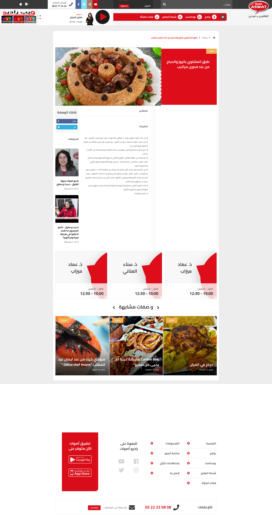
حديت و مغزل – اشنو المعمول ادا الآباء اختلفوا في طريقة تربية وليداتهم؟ (68, 232)
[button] (164, 4)
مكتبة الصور (172, 453)
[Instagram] (90, 4)
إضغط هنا (94, 507)
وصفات (205, 38)
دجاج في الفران (201, 364)
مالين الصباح (76, 17)
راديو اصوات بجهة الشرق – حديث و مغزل (67, 182)
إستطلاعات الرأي (169, 463)
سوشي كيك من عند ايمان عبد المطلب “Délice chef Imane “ (81, 362)
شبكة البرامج (169, 17)
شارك (74, 121)
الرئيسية (211, 443)
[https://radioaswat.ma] (214, 38)
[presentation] (40, 15)
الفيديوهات (172, 443)
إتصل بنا (174, 473)
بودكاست (190, 17)
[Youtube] (95, 4)
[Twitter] (84, 4)
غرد (75, 127)
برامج (208, 17)
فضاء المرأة (147, 17)
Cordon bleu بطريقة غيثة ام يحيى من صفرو (137, 362)
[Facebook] (78, 4)
